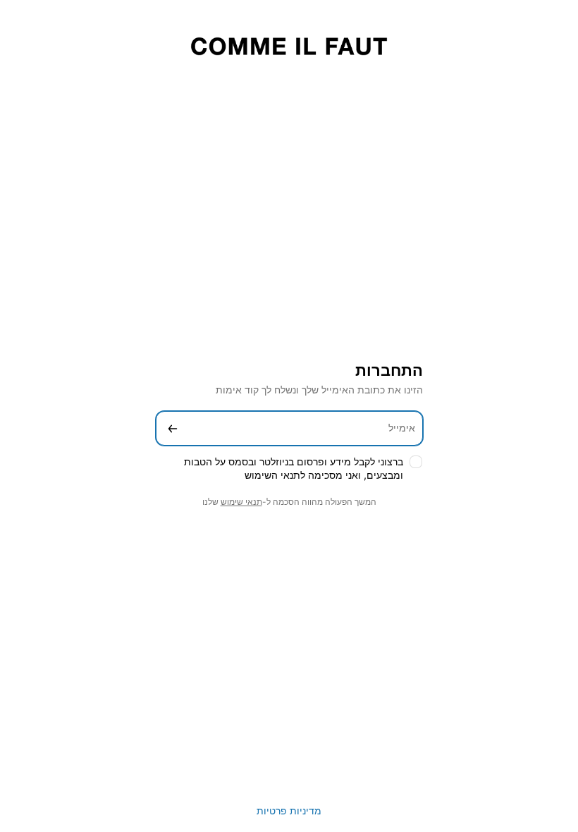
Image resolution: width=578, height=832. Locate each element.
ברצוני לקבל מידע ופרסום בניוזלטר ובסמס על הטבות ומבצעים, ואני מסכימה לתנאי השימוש (293, 468)
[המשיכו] (173, 428)
